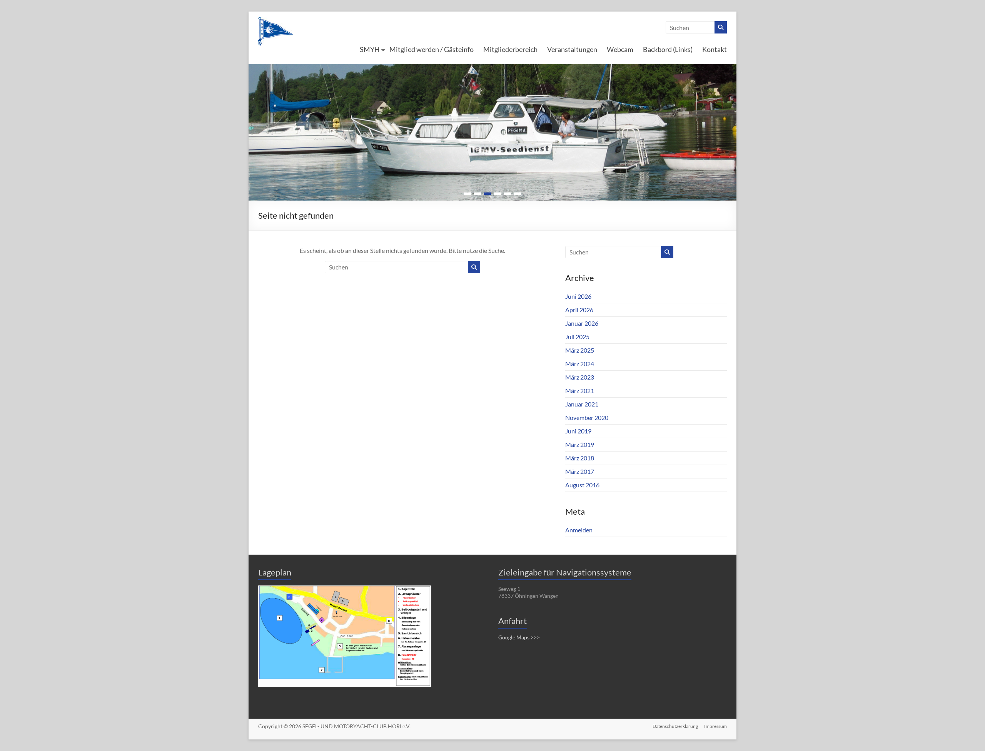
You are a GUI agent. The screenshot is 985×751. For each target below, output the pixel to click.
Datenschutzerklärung (675, 726)
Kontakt (714, 49)
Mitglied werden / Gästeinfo (431, 49)
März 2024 (579, 363)
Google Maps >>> (519, 637)
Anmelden (579, 530)
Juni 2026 (578, 296)
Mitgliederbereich (510, 49)
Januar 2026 (581, 323)
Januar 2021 (581, 404)
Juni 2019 (578, 431)
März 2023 (579, 377)
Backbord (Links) (668, 49)
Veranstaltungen (572, 49)
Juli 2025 (577, 336)
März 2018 (579, 458)
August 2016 (582, 484)
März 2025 (579, 350)
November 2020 (586, 417)
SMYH (370, 49)
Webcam (620, 49)
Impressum (715, 726)
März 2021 (579, 390)
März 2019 (579, 444)
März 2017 (579, 471)
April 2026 (579, 309)
